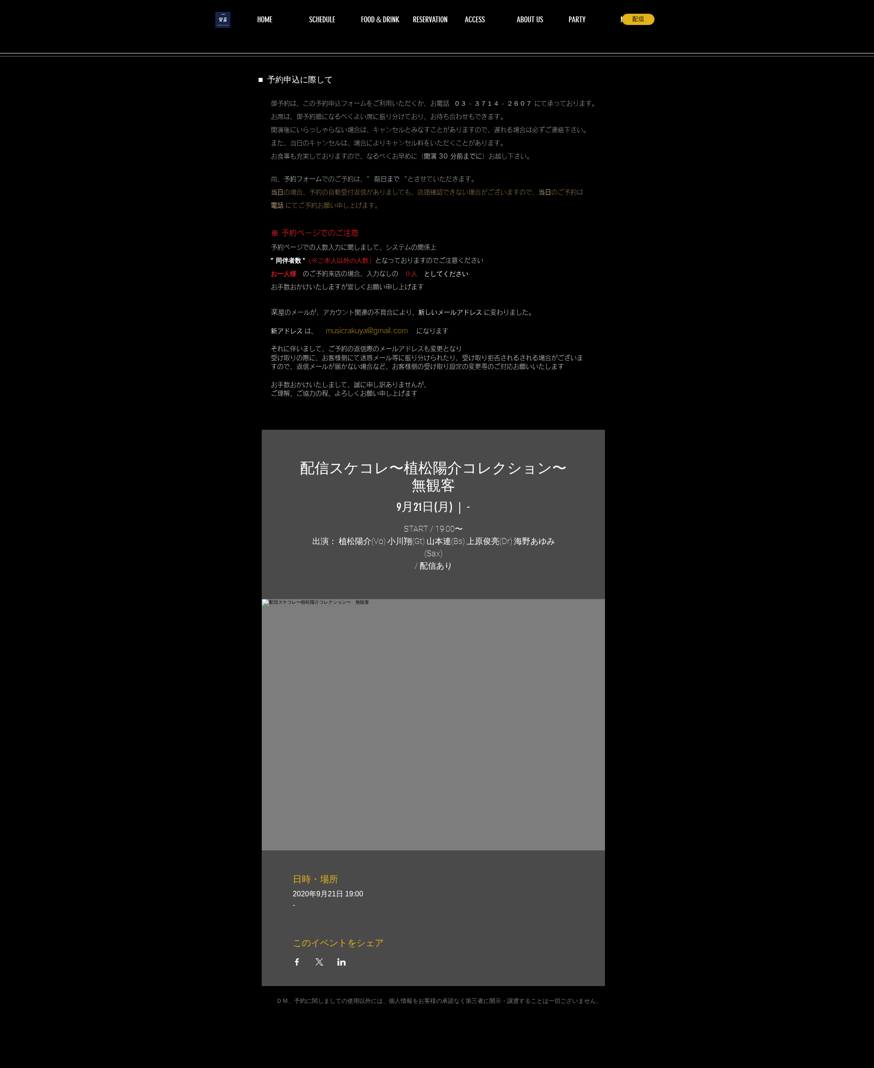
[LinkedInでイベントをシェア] (341, 962)
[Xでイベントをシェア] (319, 962)
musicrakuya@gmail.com (367, 330)
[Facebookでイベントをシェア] (297, 962)
